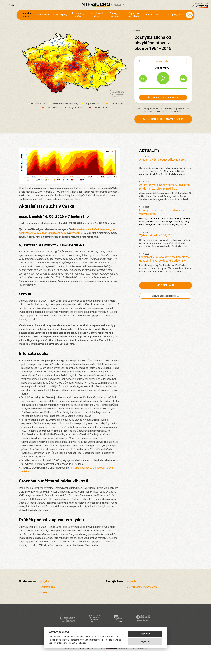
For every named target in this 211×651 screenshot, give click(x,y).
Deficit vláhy (43, 14)
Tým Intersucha (47, 587)
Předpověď (76, 233)
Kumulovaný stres (97, 14)
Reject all (145, 641)
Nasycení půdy (60, 14)
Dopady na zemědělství (134, 14)
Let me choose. (79, 643)
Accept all (145, 633)
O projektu (44, 581)
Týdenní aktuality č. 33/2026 (156, 235)
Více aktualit (166, 285)
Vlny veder (132, 581)
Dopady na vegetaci (115, 14)
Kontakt (43, 592)
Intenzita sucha (26, 14)
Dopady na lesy (152, 14)
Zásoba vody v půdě (78, 14)
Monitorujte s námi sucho (163, 119)
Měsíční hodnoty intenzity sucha (142, 587)
